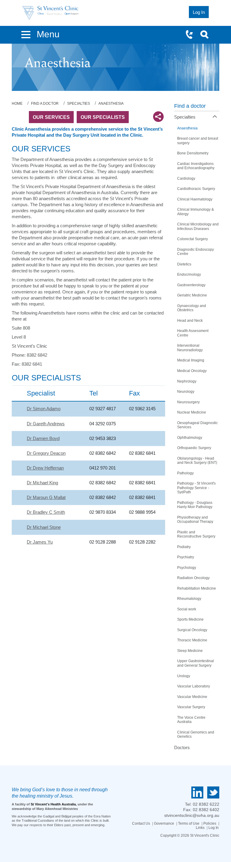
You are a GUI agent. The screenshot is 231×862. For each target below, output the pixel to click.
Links (200, 828)
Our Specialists (103, 117)
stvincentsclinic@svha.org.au (191, 815)
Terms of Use (188, 823)
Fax (134, 393)
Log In (213, 828)
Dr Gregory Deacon (46, 453)
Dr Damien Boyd (43, 438)
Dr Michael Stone (44, 527)
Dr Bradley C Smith (46, 512)
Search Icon (206, 35)
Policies (209, 823)
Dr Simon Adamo (43, 408)
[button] (26, 33)
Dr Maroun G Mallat (46, 497)
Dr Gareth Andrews (46, 423)
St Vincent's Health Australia (53, 804)
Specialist (41, 393)
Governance (164, 823)
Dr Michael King (42, 482)
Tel (93, 393)
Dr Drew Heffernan (45, 467)
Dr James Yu (40, 541)
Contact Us (141, 823)
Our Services (51, 117)
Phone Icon (192, 35)
